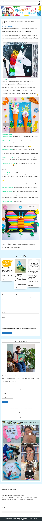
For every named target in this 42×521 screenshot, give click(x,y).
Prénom (4, 393)
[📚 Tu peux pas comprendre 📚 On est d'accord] (30, 471)
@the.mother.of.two (27, 31)
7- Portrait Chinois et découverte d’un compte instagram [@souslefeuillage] (22, 497)
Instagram (2, 1)
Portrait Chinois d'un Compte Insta (29, 25)
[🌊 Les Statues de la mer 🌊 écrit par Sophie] (12, 471)
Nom (3, 312)
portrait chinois (11, 26)
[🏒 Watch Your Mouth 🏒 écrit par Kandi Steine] (12, 452)
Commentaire (5, 299)
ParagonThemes (20, 519)
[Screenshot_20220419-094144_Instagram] (20, 60)
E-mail (4, 317)
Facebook (4, 1)
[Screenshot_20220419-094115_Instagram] (20, 115)
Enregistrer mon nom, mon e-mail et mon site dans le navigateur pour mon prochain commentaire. (19, 329)
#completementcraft (7, 88)
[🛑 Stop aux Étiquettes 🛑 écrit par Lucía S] (12, 434)
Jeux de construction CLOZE (12, 493)
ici (19, 247)
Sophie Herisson (5, 499)
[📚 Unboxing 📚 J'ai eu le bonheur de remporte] (30, 434)
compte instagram (5, 26)
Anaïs (14, 25)
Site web (4, 322)
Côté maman (20, 25)
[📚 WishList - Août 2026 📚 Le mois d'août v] (30, 452)
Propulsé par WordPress (22, 518)
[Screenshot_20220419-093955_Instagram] (20, 221)
